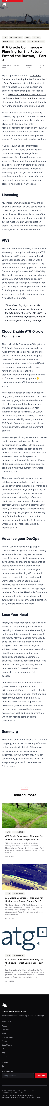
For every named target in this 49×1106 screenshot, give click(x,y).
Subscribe (41, 1075)
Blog (3, 1052)
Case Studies (7, 1045)
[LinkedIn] (3, 1066)
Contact (5, 1056)
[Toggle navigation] (45, 4)
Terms (21, 1092)
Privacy (14, 1092)
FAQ (3, 1049)
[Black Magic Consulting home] (4, 4)
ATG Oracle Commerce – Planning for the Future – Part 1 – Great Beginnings (24, 79)
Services (5, 1030)
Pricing (4, 1041)
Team (4, 1033)
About (4, 1026)
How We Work (7, 1037)
